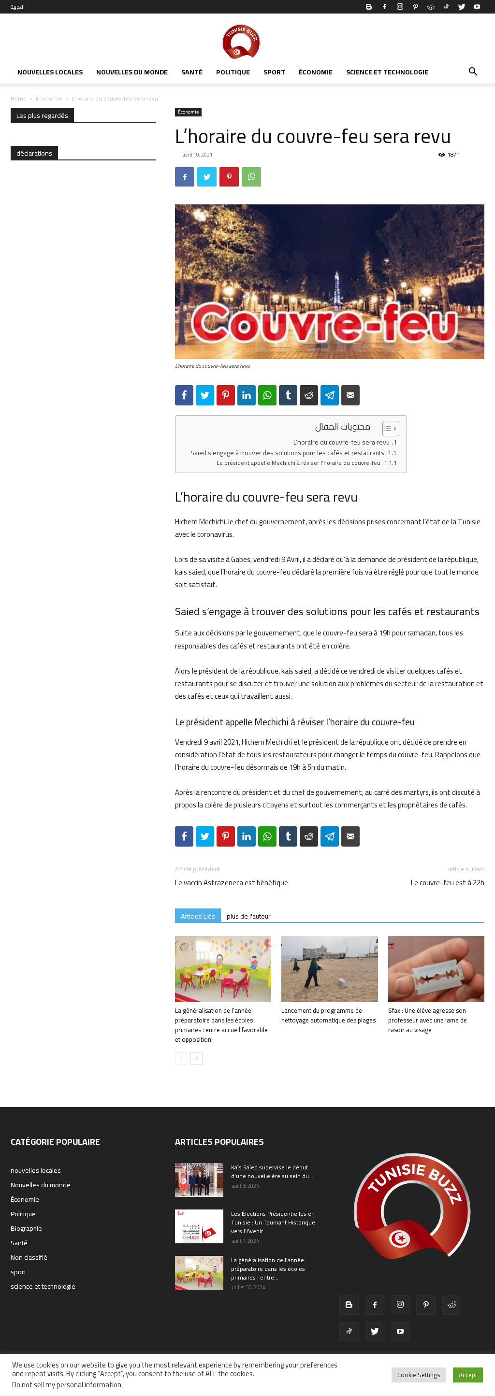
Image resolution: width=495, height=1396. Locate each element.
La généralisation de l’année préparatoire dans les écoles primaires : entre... (268, 1268)
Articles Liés (198, 916)
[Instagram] (400, 7)
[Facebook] (384, 7)
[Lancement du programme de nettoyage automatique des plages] (329, 969)
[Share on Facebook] (184, 395)
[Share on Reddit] (309, 395)
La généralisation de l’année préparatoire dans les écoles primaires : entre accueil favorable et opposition (221, 1025)
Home (19, 98)
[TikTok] (446, 7)
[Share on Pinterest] (226, 395)
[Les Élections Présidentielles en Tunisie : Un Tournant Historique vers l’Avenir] (199, 1226)
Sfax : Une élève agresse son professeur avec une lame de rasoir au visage (427, 1020)
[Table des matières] (390, 428)
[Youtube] (477, 7)
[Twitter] (461, 7)
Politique (233, 72)
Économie (316, 72)
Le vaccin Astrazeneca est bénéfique (231, 883)
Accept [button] (468, 1375)
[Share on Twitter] (205, 395)
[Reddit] (430, 7)
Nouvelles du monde (132, 72)
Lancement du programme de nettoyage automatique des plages (328, 1015)
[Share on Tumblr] (288, 395)
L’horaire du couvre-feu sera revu (341, 442)
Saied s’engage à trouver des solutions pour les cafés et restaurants (287, 453)
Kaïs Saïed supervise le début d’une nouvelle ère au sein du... (272, 1171)
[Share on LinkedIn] (246, 395)
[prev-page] (181, 1058)
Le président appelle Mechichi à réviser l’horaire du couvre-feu (298, 463)
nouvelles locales (50, 72)
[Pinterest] (415, 7)
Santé (192, 72)
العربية (18, 7)
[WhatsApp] (251, 177)
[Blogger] (369, 7)
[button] (472, 73)
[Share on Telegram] (329, 395)
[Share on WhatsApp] (267, 395)
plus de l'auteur (249, 916)
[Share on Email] (350, 395)
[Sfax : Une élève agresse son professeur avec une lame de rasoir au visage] (436, 969)
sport (274, 72)
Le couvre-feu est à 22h (447, 883)
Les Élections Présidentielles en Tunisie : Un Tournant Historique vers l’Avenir (273, 1222)
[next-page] (196, 1058)
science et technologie (387, 72)
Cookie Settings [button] (418, 1375)
